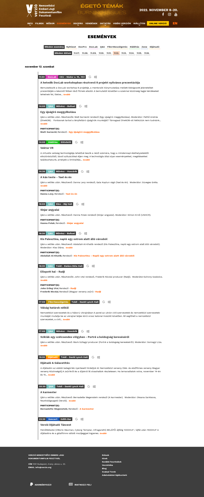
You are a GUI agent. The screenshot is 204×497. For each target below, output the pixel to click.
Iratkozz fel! (82, 484)
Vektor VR (46, 148)
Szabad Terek (109, 472)
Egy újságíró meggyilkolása (58, 112)
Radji (73, 288)
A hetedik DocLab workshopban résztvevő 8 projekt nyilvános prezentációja (90, 82)
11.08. (85, 53)
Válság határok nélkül (54, 307)
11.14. (131, 53)
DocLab (93, 46)
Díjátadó (154, 46)
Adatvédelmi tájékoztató (114, 475)
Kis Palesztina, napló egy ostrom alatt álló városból (73, 239)
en (175, 23)
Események (64, 23)
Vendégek (91, 23)
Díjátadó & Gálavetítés (55, 363)
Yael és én (71, 194)
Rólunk (105, 455)
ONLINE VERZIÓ (158, 23)
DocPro (82, 46)
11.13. (124, 53)
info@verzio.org (43, 467)
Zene (144, 46)
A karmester (48, 392)
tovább (66, 94)
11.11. (109, 53)
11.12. (116, 53)
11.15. (139, 53)
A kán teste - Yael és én (55, 177)
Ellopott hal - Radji (52, 271)
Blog (104, 468)
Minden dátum (63, 53)
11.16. (146, 53)
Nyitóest (71, 46)
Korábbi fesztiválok (111, 462)
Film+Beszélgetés (117, 46)
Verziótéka (107, 465)
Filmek (39, 23)
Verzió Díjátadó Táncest (55, 424)
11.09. (93, 53)
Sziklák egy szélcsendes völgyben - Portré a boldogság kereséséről (84, 337)
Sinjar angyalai (49, 209)
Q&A (102, 46)
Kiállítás (134, 46)
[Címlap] (31, 10)
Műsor (50, 23)
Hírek (104, 458)
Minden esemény (54, 46)
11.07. (77, 53)
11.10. (101, 53)
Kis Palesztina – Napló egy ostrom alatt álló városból (104, 255)
